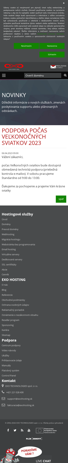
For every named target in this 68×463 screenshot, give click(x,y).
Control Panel (9, 375)
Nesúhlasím (26, 46)
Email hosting (9, 249)
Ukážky (5, 355)
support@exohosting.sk (19, 398)
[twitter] (15, 430)
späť (61, 199)
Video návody (9, 350)
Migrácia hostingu (11, 239)
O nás (5, 284)
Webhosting (8, 234)
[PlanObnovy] (34, 438)
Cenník (5, 274)
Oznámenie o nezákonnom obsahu (20, 315)
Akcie (4, 269)
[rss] (22, 430)
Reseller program (10, 320)
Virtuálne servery (10, 254)
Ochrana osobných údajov (15, 304)
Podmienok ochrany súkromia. (51, 33)
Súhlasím (52, 54)
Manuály (6, 365)
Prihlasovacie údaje (12, 360)
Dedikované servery (12, 259)
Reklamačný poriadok (13, 309)
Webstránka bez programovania (18, 244)
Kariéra (5, 330)
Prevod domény (10, 229)
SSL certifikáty (9, 264)
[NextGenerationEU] (48, 430)
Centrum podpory (11, 345)
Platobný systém (10, 370)
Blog (4, 289)
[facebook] (8, 430)
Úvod (4, 219)
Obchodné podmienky (13, 300)
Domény (6, 224)
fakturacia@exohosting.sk (20, 405)
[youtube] (29, 430)
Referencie (7, 294)
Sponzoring (8, 325)
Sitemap (6, 335)
